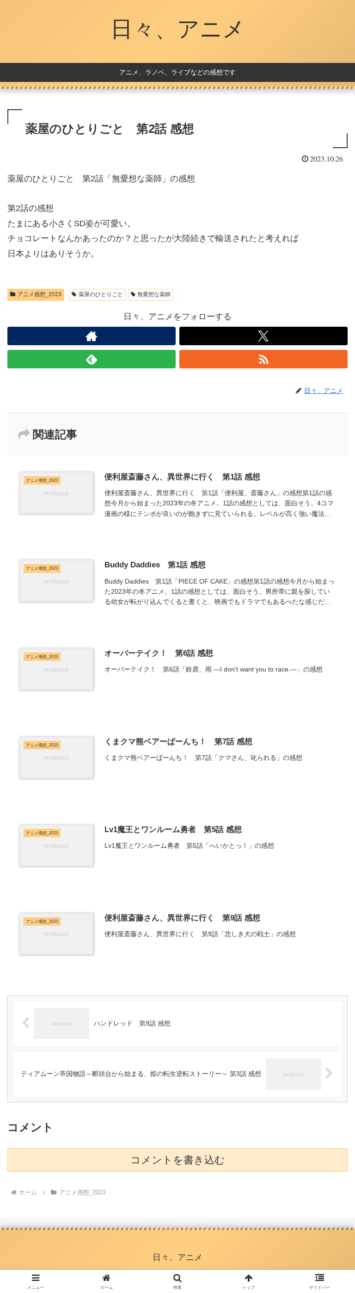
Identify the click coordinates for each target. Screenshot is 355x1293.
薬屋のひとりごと (101, 294)
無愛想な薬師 (154, 294)
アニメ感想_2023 (39, 294)
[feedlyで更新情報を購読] (91, 359)
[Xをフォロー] (263, 336)
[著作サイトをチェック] (91, 336)
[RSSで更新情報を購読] (263, 359)
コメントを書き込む (177, 1160)
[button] (328, 1201)
